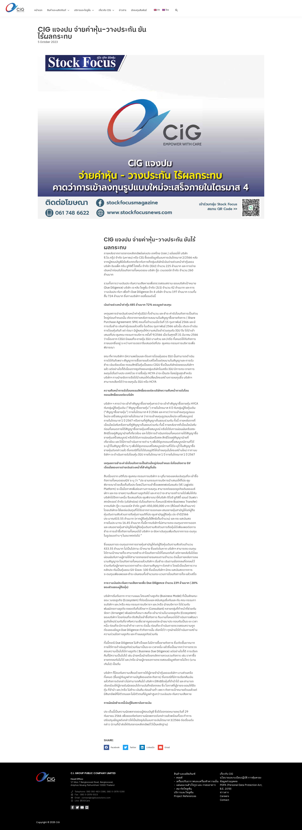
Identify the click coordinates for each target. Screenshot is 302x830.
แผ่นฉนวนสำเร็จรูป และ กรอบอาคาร (196, 784)
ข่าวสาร (224, 792)
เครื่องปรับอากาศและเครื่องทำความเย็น (197, 781)
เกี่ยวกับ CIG (226, 773)
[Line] (87, 807)
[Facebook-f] (73, 807)
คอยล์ (179, 777)
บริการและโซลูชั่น (183, 792)
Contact (224, 799)
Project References (185, 796)
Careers (224, 796)
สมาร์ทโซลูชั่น (184, 788)
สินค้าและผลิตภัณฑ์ (184, 773)
